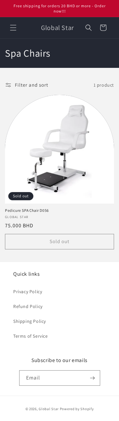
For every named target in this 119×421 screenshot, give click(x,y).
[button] (13, 27)
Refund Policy (28, 306)
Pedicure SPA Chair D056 (27, 210)
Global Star (49, 409)
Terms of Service (30, 336)
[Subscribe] (92, 378)
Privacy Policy (27, 292)
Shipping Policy (29, 321)
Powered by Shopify (77, 409)
